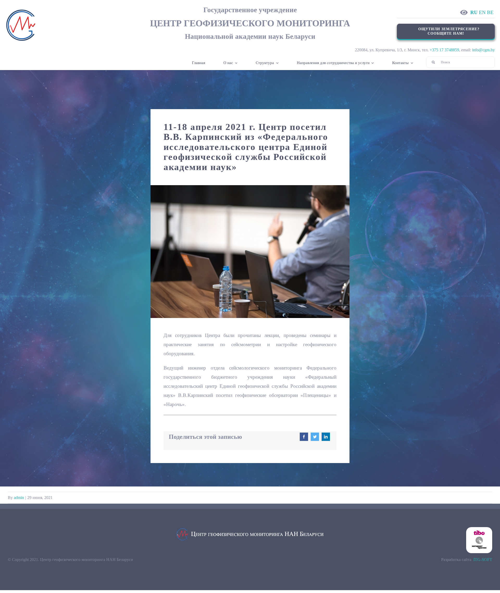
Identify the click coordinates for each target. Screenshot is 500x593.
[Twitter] (314, 436)
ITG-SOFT (482, 559)
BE (490, 12)
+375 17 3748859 (444, 50)
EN (482, 12)
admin (19, 497)
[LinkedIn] (325, 436)
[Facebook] (303, 436)
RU (474, 12)
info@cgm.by (483, 50)
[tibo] (479, 529)
